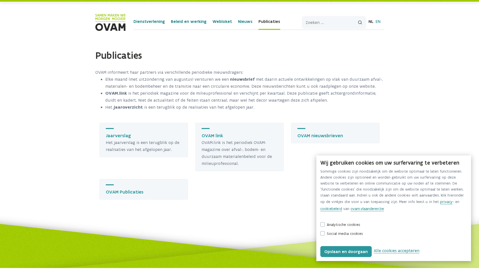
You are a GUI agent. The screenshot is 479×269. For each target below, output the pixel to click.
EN (377, 21)
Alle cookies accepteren (396, 250)
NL (370, 21)
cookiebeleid (331, 208)
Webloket (222, 21)
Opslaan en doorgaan (346, 251)
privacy (446, 201)
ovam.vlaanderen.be (367, 208)
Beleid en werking (189, 21)
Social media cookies (345, 233)
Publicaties (269, 21)
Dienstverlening (149, 21)
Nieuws (245, 21)
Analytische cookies (343, 224)
